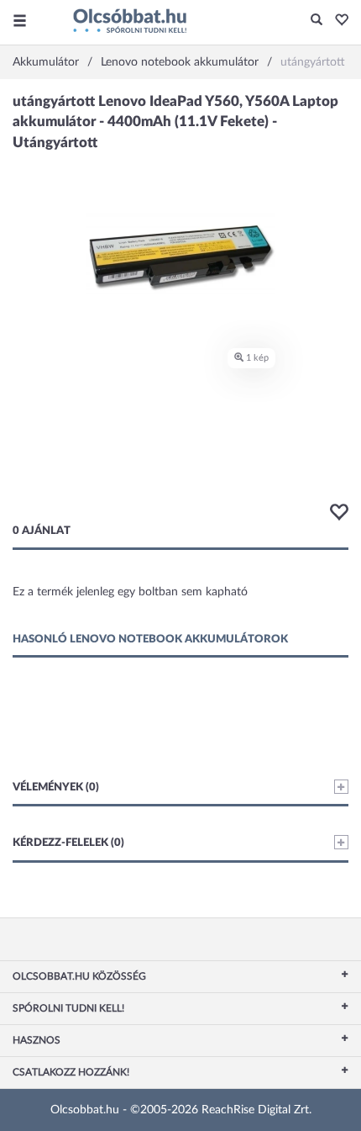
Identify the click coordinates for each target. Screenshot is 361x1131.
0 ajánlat (42, 531)
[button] (337, 21)
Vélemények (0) (56, 787)
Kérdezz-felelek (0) (68, 843)
